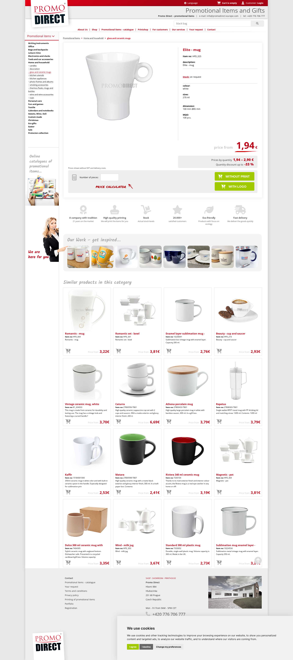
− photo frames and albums (40, 81)
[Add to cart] (68, 351)
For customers (160, 29)
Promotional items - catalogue (117, 29)
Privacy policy (72, 595)
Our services (178, 29)
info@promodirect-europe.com (222, 16)
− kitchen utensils (36, 75)
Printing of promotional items (80, 599)
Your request (196, 29)
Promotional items (39, 36)
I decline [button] (146, 646)
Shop (94, 29)
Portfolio (69, 603)
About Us (83, 29)
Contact (211, 29)
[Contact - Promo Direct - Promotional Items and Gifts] (235, 607)
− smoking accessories (38, 85)
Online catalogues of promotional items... (40, 164)
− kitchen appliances (37, 78)
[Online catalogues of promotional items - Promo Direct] (44, 204)
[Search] (257, 23)
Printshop (143, 29)
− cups (31, 97)
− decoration (34, 68)
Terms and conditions (76, 590)
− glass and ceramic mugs (39, 72)
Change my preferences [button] (168, 646)
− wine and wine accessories (40, 94)
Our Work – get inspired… (93, 240)
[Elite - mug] (119, 123)
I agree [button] (132, 646)
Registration (71, 608)
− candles (32, 65)
